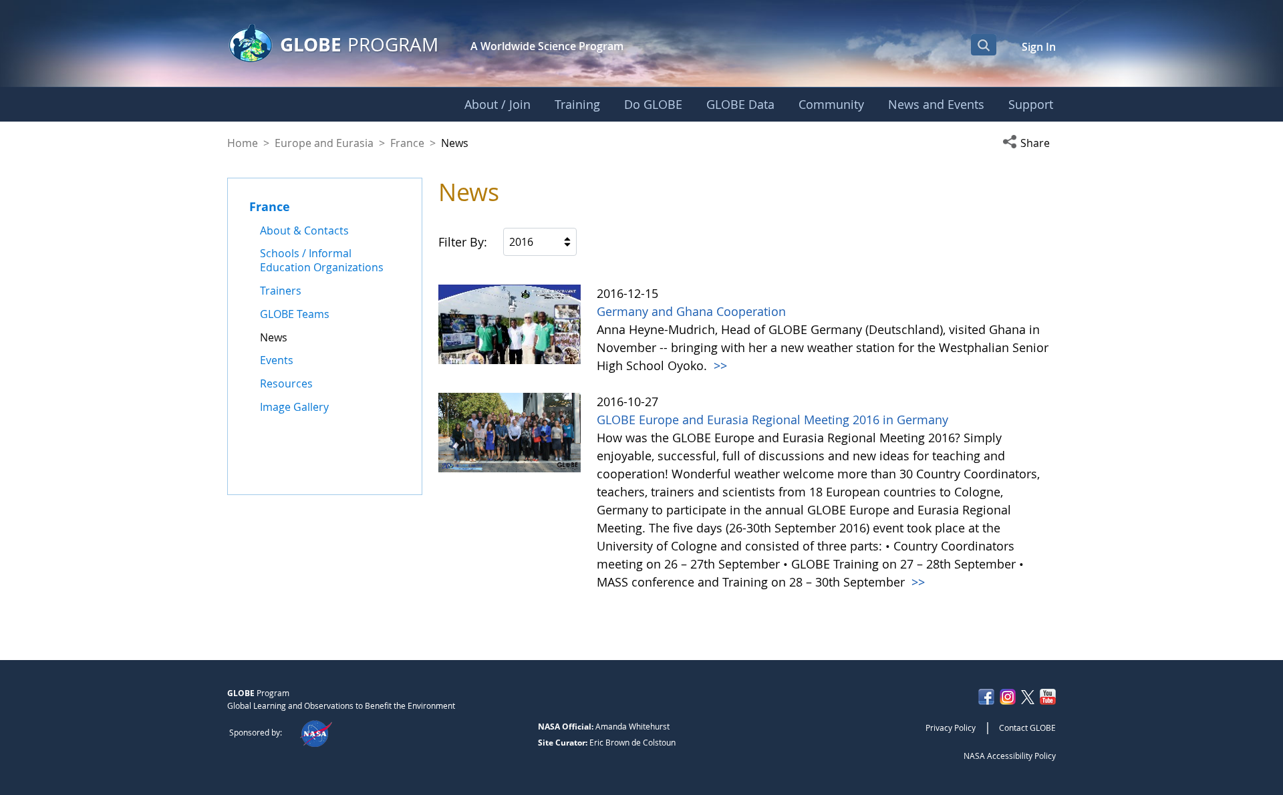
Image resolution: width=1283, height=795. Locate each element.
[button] (1029, 143)
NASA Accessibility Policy (1010, 755)
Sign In (1039, 46)
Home (242, 143)
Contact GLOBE (1027, 727)
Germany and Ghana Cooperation (691, 311)
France (407, 143)
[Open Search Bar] (983, 44)
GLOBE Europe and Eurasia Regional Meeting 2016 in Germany (772, 420)
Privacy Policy (950, 727)
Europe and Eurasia (324, 143)
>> (718, 365)
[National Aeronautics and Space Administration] (315, 732)
